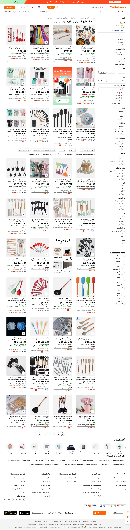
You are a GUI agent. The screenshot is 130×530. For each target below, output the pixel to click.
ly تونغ (56, 154)
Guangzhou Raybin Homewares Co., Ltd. (16, 231)
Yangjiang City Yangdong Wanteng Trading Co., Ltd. (62, 192)
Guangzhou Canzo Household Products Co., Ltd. (85, 387)
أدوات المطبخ (73, 18)
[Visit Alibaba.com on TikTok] (5, 499)
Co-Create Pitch (121, 481)
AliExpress (38, 521)
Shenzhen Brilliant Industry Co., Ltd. (16, 56)
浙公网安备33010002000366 (96, 527)
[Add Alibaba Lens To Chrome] (99, 513)
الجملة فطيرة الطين (13, 460)
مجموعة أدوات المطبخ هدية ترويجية (84, 154)
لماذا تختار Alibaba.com (119, 478)
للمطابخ (104, 464)
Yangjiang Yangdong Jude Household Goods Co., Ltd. (62, 389)
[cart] (32, 7)
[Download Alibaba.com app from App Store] (24, 513)
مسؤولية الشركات (121, 485)
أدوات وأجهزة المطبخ (61, 18)
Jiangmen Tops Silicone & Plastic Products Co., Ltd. (16, 269)
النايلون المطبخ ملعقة (88, 460)
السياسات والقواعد (96, 496)
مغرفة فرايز (75, 460)
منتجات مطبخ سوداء (23, 150)
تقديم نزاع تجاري (45, 485)
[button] (57, 7)
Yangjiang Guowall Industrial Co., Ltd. (85, 269)
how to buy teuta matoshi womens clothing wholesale (45, 464)
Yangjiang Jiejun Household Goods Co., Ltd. (39, 192)
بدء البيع (23, 481)
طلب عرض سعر (71, 481)
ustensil (61, 150)
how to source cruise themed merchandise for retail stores (81, 464)
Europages (92, 521)
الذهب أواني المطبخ (117, 460)
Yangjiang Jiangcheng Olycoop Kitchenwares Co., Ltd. (62, 308)
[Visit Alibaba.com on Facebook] (24, 499)
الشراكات (22, 492)
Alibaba (94, 18)
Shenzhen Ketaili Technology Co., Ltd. (16, 349)
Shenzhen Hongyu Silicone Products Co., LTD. (85, 188)
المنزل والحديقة (84, 18)
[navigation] (111, 226)
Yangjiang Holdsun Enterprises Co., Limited (85, 348)
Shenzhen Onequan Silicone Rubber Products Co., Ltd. (16, 310)
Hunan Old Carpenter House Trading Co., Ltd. (16, 98)
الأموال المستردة (45, 488)
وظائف (124, 488)
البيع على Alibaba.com (19, 478)
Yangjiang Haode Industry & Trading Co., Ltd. (39, 308)
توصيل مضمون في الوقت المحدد (92, 485)
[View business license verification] (82, 527)
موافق (102, 72)
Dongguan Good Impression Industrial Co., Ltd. (39, 98)
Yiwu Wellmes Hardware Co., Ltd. (39, 229)
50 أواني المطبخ (33, 154)
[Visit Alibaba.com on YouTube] (9, 499)
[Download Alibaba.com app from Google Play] (10, 513)
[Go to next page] (35, 434)
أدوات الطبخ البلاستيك (117, 464)
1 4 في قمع (71, 150)
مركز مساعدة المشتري (44, 478)
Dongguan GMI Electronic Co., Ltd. (85, 60)
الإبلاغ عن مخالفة (45, 496)
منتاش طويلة (26, 460)
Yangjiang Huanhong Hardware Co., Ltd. (62, 348)
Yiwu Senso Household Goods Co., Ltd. (85, 139)
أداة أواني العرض (67, 154)
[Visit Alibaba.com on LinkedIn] (20, 499)
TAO (80, 521)
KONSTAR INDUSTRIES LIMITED (62, 227)
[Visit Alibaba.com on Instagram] (13, 499)
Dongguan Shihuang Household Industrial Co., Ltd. (85, 310)
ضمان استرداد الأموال (95, 481)
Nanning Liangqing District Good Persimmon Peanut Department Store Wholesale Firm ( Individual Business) (16, 140)
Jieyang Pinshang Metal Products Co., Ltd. (16, 190)
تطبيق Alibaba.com (37, 513)
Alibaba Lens (119, 513)
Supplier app (69, 513)
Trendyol (85, 521)
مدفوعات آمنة (97, 478)
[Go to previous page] (66, 434)
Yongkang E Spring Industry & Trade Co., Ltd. (62, 59)
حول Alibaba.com (121, 474)
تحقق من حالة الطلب (19, 485)
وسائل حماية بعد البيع (95, 488)
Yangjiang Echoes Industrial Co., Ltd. (39, 350)
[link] (127, 511)
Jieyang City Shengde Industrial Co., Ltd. (39, 140)
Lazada (65, 521)
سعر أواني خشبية (103, 460)
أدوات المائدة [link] (49, 18)
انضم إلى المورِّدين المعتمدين (17, 488)
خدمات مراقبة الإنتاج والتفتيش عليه (91, 492)
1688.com (45, 521)
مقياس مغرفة (46, 154)
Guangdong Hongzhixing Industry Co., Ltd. (85, 229)
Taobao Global (73, 521)
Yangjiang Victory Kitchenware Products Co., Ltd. (39, 269)
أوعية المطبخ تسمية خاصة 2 (86, 150)
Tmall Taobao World (55, 521)
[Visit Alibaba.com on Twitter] (16, 499)
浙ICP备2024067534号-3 (113, 527)
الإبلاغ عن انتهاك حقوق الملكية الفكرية (40, 492)
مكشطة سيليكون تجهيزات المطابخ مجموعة (43, 150)
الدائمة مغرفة (51, 460)
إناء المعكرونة (63, 460)
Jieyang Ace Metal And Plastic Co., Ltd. (85, 102)
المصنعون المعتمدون (70, 478)
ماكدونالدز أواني (39, 460)
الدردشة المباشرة (45, 481)
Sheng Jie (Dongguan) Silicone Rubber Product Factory (62, 143)
